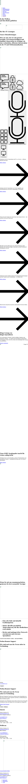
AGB (4, 782)
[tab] (4, 82)
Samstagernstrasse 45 (4, 729)
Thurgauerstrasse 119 (4, 713)
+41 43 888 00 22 (3, 732)
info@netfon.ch (3, 718)
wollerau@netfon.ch (4, 733)
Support (2, 685)
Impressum (5, 780)
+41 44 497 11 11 (3, 683)
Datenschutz (5, 781)
